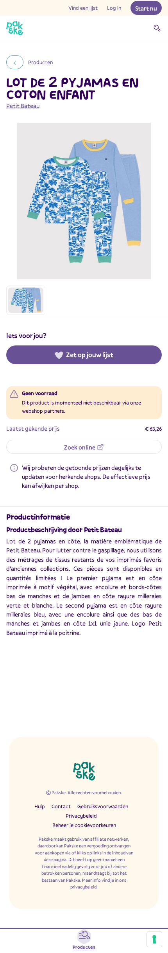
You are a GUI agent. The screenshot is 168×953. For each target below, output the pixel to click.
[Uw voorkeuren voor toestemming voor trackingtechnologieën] (154, 939)
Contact (61, 806)
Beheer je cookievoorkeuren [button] (84, 825)
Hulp (39, 806)
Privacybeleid (81, 815)
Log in (114, 7)
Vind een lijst (83, 7)
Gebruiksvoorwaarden (102, 806)
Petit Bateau (22, 106)
